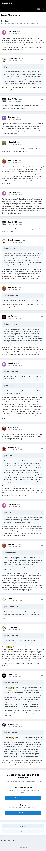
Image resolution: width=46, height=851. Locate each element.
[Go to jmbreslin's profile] (4, 32)
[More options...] (42, 32)
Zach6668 (12, 99)
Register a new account (23, 798)
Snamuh (11, 117)
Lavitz (10, 316)
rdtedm (11, 724)
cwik (10, 599)
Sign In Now (23, 813)
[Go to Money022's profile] (4, 161)
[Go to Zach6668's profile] (4, 100)
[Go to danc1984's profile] (4, 449)
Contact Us (23, 848)
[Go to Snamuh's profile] (4, 118)
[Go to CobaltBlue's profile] (4, 60)
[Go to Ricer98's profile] (4, 364)
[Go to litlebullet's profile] (4, 143)
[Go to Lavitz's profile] (4, 317)
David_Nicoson (14, 240)
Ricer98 (11, 363)
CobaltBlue (12, 58)
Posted (15, 33)
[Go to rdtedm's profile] (4, 725)
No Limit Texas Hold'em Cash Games (25, 23)
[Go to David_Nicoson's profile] (4, 241)
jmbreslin (7, 21)
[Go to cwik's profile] (4, 600)
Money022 (12, 160)
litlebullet (12, 142)
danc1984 (12, 448)
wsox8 (11, 427)
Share (23, 826)
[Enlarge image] (7, 647)
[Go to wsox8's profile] (4, 428)
